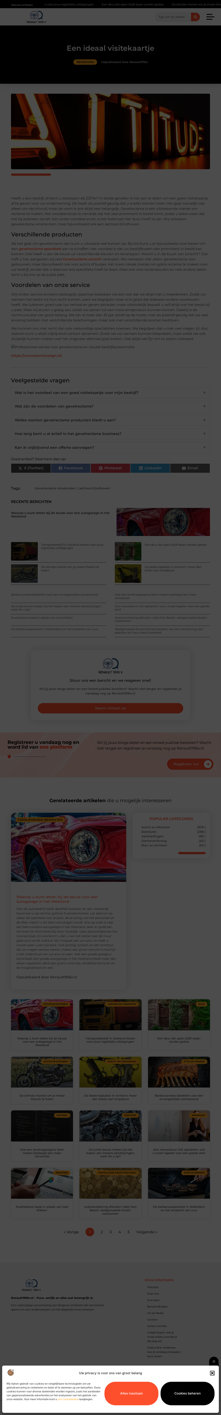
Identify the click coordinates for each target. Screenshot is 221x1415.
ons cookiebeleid (68, 1399)
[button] (212, 1373)
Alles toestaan (131, 1393)
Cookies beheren (187, 1393)
